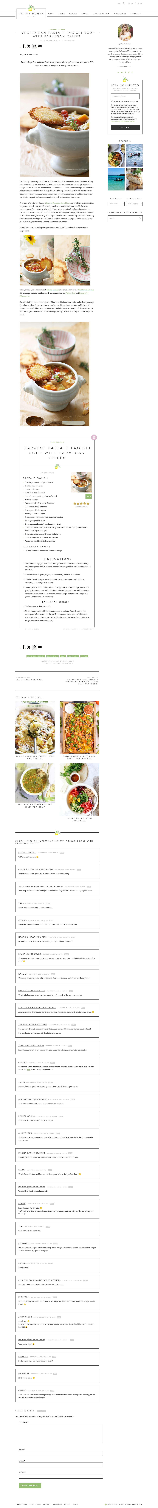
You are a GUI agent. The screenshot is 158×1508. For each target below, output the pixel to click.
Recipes (73, 14)
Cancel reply (41, 1411)
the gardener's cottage (32, 1024)
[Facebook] (135, 3)
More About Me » (125, 66)
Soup (63, 656)
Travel (85, 14)
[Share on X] (29, 47)
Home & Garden (101, 14)
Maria (21, 1263)
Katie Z (22, 974)
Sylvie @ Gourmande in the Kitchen (39, 1280)
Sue (20, 1226)
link (28, 1070)
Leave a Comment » (64, 663)
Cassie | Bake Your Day (31, 991)
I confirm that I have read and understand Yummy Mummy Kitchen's (123, 119)
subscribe (136, 14)
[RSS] (129, 3)
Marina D (23, 1373)
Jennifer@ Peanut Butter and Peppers (40, 886)
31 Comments (69, 40)
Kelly (21, 1170)
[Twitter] (132, 3)
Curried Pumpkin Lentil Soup (58, 203)
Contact (46, 1504)
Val (20, 903)
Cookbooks (120, 14)
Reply (62, 853)
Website (22, 1472)
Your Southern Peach (31, 1046)
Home (51, 14)
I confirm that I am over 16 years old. (126, 101)
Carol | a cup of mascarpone (35, 869)
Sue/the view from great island (37, 1008)
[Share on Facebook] (23, 47)
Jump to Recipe (30, 54)
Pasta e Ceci (70, 293)
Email (22, 1461)
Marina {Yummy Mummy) (31, 1153)
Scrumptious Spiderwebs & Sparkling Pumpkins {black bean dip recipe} (82, 681)
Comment (23, 1422)
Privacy (67, 1504)
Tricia (21, 1082)
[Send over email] (40, 47)
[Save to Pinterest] (34, 46)
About (61, 14)
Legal (75, 1504)
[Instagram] (141, 3)
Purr (140, 1504)
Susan (21, 1204)
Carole (22, 1062)
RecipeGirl (24, 1243)
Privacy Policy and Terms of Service (123, 121)
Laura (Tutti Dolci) (29, 954)
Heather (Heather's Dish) (32, 937)
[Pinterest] (138, 3)
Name (22, 1449)
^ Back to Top (21, 1504)
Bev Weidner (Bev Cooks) (32, 1099)
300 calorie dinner (35, 656)
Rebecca (23, 1357)
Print (89, 496)
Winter (84, 656)
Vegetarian (73, 656)
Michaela (23, 1297)
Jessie (21, 920)
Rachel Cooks (26, 1116)
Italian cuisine (53, 290)
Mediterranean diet (86, 290)
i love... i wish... (27, 852)
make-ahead (52, 656)
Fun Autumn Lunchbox (29, 679)
